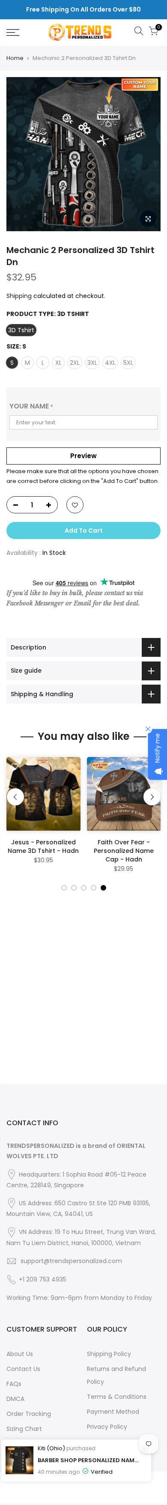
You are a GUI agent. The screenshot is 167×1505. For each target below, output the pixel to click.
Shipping (19, 296)
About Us (19, 1354)
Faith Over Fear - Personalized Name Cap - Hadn (124, 851)
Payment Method (113, 1411)
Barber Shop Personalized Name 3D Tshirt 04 (88, 1460)
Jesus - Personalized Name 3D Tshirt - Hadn (43, 846)
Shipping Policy (109, 1354)
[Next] (152, 796)
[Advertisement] (83, 1000)
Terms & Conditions (116, 1396)
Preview (83, 455)
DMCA (15, 1399)
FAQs (13, 1384)
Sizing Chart (24, 1429)
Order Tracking (28, 1414)
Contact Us (23, 1369)
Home (15, 58)
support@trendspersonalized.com (71, 1261)
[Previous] (15, 796)
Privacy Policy (107, 1426)
